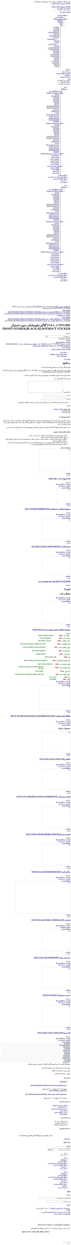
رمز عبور (67, 1201)
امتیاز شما (66, 378)
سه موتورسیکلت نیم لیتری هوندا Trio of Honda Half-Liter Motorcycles (48, 1085)
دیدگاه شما (66, 392)
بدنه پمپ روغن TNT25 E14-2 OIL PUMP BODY (52, 958)
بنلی (61, 25)
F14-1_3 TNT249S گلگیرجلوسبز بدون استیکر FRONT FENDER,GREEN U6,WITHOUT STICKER (39, 320)
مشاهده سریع (66, 487)
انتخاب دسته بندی (65, 12)
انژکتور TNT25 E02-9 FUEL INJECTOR (54, 759)
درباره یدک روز (62, 1107)
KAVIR (60, 22)
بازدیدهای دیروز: (61, 1123)
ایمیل (68, 399)
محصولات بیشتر (62, 356)
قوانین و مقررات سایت (60, 1105)
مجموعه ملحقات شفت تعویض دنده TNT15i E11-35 (51, 630)
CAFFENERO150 (53, 32)
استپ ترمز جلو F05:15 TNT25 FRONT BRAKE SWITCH (48, 834)
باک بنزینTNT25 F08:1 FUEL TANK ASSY (53, 1033)
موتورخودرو (59, 17)
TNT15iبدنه (51, 44)
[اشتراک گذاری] (67, 1242)
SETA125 (56, 37)
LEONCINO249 (54, 36)
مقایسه (68, 340)
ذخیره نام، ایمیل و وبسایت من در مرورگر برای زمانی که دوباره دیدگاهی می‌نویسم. (43, 402)
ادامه (68, 1210)
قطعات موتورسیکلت (39, 345)
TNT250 (56, 58)
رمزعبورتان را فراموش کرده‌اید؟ (60, 1208)
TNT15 (57, 42)
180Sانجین (56, 27)
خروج (68, 1146)
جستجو (68, 69)
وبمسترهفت (67, 1138)
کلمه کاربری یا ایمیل (63, 1198)
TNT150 (56, 46)
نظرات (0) (63, 352)
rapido (61, 24)
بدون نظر (45, 1089)
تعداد (66, 336)
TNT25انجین (55, 61)
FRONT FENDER (11, 344)
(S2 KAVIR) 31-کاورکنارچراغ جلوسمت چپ (54, 581)
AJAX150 (56, 31)
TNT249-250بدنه (54, 49)
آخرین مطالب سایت (60, 1112)
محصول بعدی (66, 317)
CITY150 (56, 34)
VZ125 (57, 66)
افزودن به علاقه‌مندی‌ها (63, 342)
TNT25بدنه (55, 63)
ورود (68, 1205)
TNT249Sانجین (54, 54)
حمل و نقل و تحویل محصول (58, 354)
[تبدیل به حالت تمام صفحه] (66, 1242)
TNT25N (56, 59)
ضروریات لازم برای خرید (59, 1109)
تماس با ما (63, 1110)
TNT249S (56, 53)
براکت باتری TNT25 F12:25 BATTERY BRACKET (51, 872)
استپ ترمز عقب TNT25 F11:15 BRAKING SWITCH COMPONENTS (43, 797)
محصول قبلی (66, 310)
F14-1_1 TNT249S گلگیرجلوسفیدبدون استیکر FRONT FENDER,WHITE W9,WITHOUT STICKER (39, 313)
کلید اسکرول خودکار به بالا (62, 1214)
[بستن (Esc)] (69, 1242)
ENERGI (60, 20)
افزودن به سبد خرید (64, 338)
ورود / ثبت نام (62, 1187)
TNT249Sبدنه (55, 56)
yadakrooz (67, 345)
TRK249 (56, 65)
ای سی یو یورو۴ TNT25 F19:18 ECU (56, 995)
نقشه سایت (63, 1114)
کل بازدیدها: (63, 1125)
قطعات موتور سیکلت (60, 19)
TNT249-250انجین (53, 47)
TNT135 (56, 41)
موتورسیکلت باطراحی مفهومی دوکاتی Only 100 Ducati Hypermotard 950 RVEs (46, 1094)
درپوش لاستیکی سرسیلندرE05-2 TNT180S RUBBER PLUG (47, 509)
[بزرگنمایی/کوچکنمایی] (64, 1242)
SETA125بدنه (51, 39)
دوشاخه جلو (49, 345)
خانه (69, 306)
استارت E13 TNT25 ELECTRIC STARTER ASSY (51, 920)
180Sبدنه (56, 29)
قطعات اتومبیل (62, 15)
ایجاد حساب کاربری (48, 1212)
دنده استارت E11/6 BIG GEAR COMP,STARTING (51, 546)
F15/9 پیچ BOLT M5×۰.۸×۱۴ (59, 479)
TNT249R (56, 51)
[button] (64, 486)
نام (68, 395)
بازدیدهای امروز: (61, 1121)
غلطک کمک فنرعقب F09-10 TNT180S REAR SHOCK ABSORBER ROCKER (40, 716)
